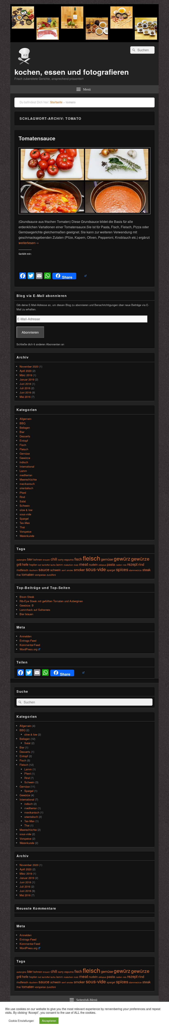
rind (141, 564)
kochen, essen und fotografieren (71, 71)
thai (18, 575)
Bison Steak (27, 597)
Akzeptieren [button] (49, 1021)
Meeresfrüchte (28, 479)
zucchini (51, 575)
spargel (111, 570)
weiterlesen (29, 242)
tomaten (28, 574)
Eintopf (24, 440)
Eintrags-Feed (28, 640)
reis (124, 564)
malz (76, 564)
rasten (119, 564)
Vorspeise (25, 531)
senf (64, 570)
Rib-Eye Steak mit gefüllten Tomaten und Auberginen (51, 601)
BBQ (22, 423)
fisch (78, 559)
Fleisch (24, 449)
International (27, 466)
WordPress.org (28, 649)
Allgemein (25, 419)
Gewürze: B (27, 605)
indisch (24, 462)
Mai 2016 (25, 397)
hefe (25, 564)
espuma (69, 559)
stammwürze (135, 570)
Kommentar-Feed (30, 645)
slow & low (26, 510)
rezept (132, 564)
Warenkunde (27, 536)
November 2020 (29, 366)
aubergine (21, 559)
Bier (22, 432)
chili (54, 559)
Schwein (25, 505)
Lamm (23, 471)
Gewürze (25, 458)
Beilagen (25, 427)
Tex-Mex (25, 523)
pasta (111, 564)
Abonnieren (30, 332)
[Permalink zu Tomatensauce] (84, 216)
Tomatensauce (37, 138)
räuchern (33, 570)
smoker (79, 569)
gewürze (140, 558)
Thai (22, 527)
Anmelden (26, 636)
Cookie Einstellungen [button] (21, 1021)
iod (39, 564)
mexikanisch (27, 484)
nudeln (93, 564)
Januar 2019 (27, 379)
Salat (23, 501)
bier (30, 559)
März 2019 (26, 375)
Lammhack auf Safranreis (35, 610)
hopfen (33, 565)
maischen (68, 564)
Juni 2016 (25, 392)
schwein (55, 570)
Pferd (23, 493)
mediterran (26, 475)
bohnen (37, 559)
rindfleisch (22, 570)
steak (146, 569)
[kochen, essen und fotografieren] (84, 40)
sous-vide (25, 514)
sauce (44, 569)
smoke (70, 570)
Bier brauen (26, 614)
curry (60, 559)
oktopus (102, 564)
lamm (59, 565)
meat (83, 564)
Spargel (24, 518)
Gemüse (25, 453)
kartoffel (46, 564)
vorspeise (40, 575)
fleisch (91, 558)
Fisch (23, 445)
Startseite (56, 102)
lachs (52, 564)
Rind (22, 497)
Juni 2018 (25, 384)
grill (18, 564)
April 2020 (26, 371)
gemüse (107, 559)
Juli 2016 (25, 388)
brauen (46, 559)
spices (122, 569)
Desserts (25, 436)
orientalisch (26, 488)
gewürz (122, 558)
